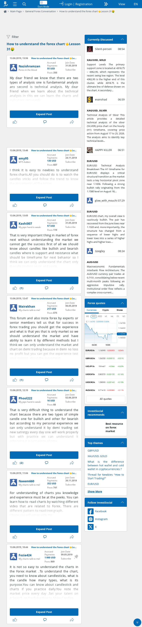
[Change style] (106, 4)
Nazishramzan (29, 66)
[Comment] (45, 122)
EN (136, 4)
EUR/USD (93, 484)
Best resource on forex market (114, 427)
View (122, 4)
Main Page (16, 11)
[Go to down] (137, 622)
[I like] (15, 122)
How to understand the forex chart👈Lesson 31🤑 (87, 11)
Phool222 (25, 398)
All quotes (105, 399)
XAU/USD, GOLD (97, 456)
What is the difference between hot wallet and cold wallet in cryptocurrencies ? (106, 465)
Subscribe (70, 69)
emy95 (23, 158)
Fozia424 (25, 555)
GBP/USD (93, 450)
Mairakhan (27, 306)
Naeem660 (26, 481)
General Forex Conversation (40, 11)
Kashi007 (25, 224)
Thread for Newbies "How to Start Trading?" (106, 476)
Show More (95, 491)
